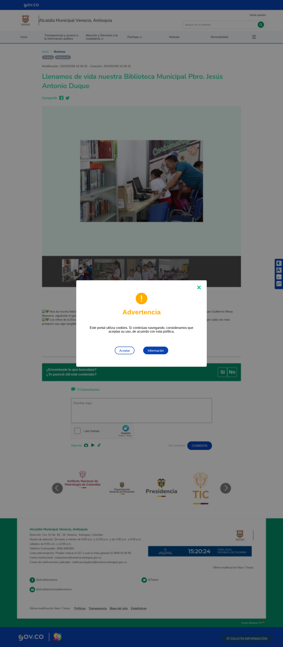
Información (156, 350)
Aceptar (124, 350)
